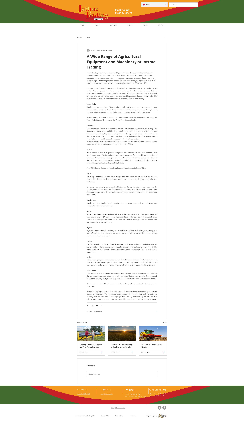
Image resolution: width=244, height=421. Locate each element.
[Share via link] (102, 306)
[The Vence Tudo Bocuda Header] (153, 333)
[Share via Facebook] (88, 306)
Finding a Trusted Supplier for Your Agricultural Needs (91, 346)
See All (165, 322)
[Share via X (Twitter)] (92, 306)
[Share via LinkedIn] (97, 306)
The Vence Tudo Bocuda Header (151, 346)
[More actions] (156, 50)
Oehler (88, 37)
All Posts (79, 37)
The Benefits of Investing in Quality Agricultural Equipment (121, 346)
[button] (164, 37)
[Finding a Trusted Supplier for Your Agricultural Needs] (91, 333)
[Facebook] (164, 408)
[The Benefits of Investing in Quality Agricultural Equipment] (122, 333)
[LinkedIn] (159, 408)
